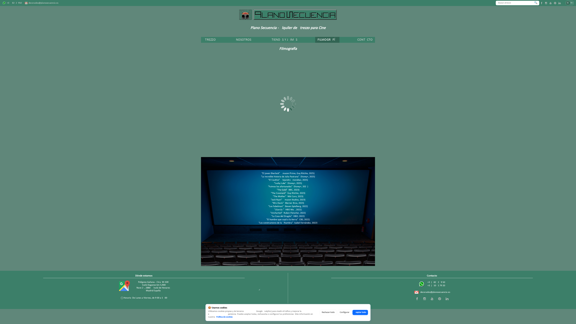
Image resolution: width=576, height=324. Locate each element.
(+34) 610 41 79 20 (436, 285)
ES (568, 3)
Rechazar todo (328, 312)
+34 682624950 (14, 3)
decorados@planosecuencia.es (43, 3)
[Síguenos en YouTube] (550, 3)
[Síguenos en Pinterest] (555, 3)
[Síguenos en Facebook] (541, 3)
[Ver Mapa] (124, 286)
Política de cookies (224, 317)
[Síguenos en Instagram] (546, 3)
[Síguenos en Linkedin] (559, 3)
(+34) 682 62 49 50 (436, 282)
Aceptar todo (360, 312)
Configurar (344, 312)
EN (571, 3)
